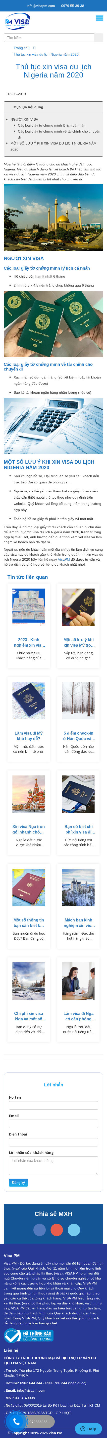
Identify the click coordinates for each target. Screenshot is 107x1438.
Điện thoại (18, 1134)
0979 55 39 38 (72, 6)
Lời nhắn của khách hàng (31, 1152)
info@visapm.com (40, 6)
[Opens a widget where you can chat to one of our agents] (88, 1429)
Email (14, 1115)
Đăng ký (18, 1183)
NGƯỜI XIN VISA (24, 119)
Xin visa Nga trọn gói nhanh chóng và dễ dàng (28, 832)
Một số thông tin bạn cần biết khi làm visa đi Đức (28, 925)
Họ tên (15, 1097)
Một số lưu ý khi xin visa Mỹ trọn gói (78, 645)
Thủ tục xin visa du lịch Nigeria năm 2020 (46, 54)
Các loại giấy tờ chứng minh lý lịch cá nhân (51, 125)
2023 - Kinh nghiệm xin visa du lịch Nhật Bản (28, 645)
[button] (53, 107)
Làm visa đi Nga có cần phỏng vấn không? (78, 1019)
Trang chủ (22, 48)
